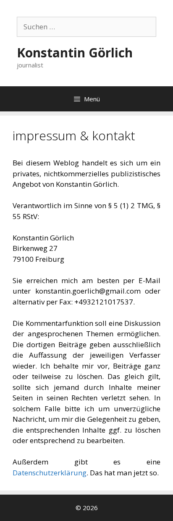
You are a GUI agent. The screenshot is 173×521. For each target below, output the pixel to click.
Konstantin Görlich (75, 52)
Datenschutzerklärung (49, 472)
